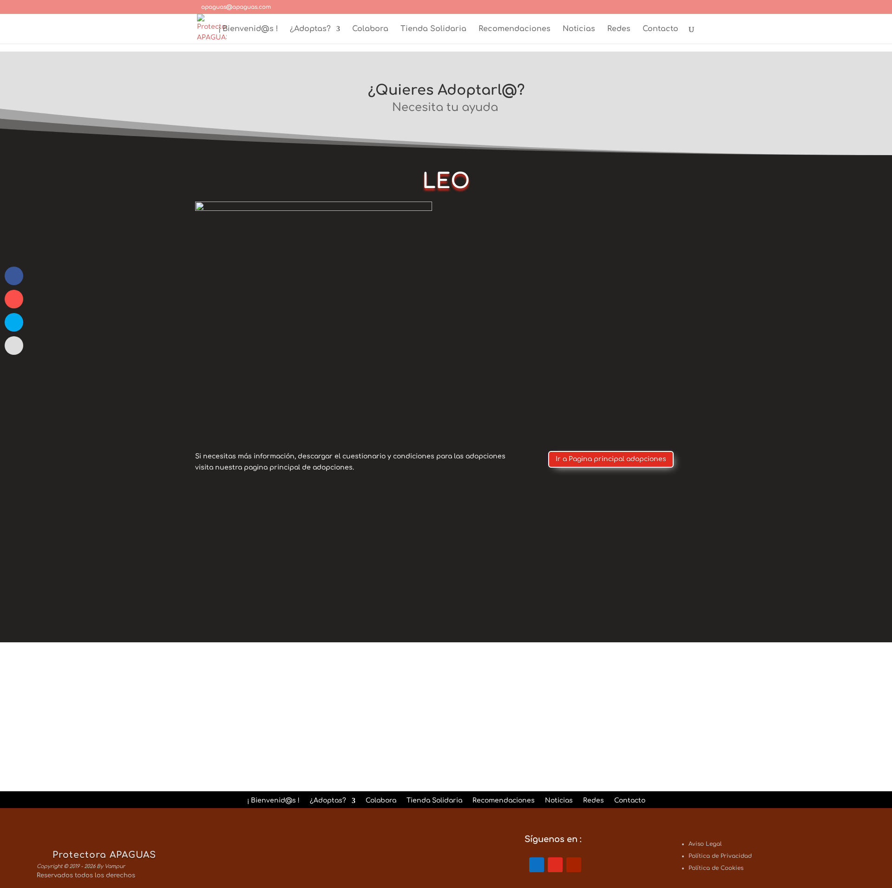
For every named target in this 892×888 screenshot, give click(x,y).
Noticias (579, 29)
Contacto (660, 29)
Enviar (652, 743)
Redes (618, 29)
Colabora (370, 29)
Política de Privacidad (576, 722)
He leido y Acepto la (541, 722)
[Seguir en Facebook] (536, 864)
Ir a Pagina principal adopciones (611, 459)
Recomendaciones (515, 29)
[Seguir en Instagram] (555, 864)
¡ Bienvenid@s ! (248, 29)
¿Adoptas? (310, 29)
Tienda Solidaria (433, 29)
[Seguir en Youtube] (573, 864)
